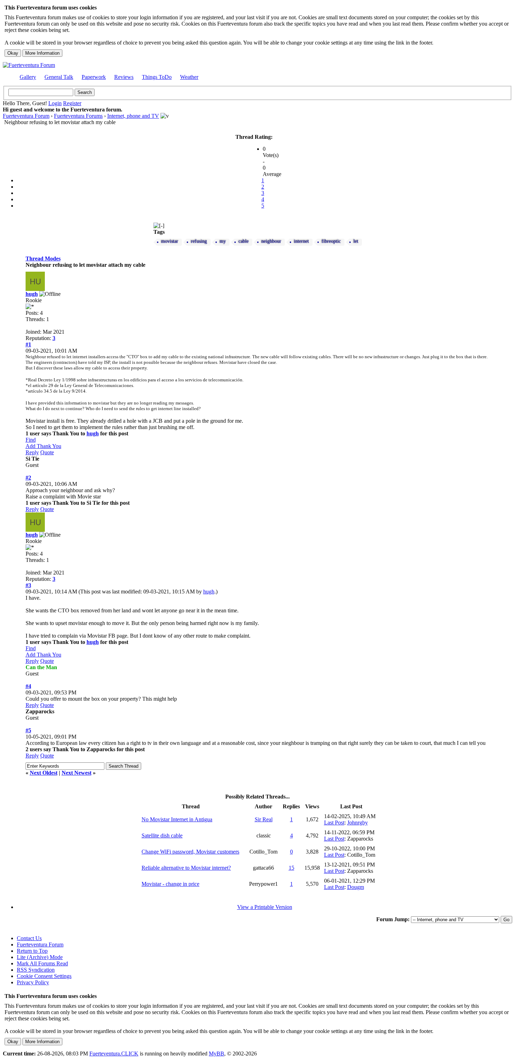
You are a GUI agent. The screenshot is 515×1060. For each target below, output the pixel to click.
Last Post (334, 822)
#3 (28, 585)
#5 (28, 730)
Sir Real (264, 819)
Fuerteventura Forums (78, 116)
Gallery (28, 77)
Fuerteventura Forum (26, 116)
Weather (189, 77)
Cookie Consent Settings (44, 976)
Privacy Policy (33, 982)
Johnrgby (357, 822)
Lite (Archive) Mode (40, 957)
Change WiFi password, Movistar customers (190, 852)
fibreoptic (331, 241)
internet (301, 241)
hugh (32, 294)
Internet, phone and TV (133, 116)
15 (291, 868)
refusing (199, 241)
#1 (28, 344)
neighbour (271, 241)
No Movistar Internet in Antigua (177, 819)
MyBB (216, 1053)
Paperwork (94, 77)
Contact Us (29, 938)
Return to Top (32, 951)
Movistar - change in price (170, 884)
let (355, 241)
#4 (28, 686)
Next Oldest (43, 773)
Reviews (123, 77)
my (223, 241)
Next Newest (76, 773)
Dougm (355, 887)
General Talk (58, 77)
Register (72, 103)
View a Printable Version (264, 907)
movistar (169, 241)
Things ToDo (157, 77)
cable (244, 241)
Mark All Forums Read (42, 963)
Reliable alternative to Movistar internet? (186, 868)
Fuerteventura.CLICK (113, 1053)
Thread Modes (43, 258)
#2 (28, 478)
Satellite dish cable (162, 835)
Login (55, 103)
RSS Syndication (36, 970)
